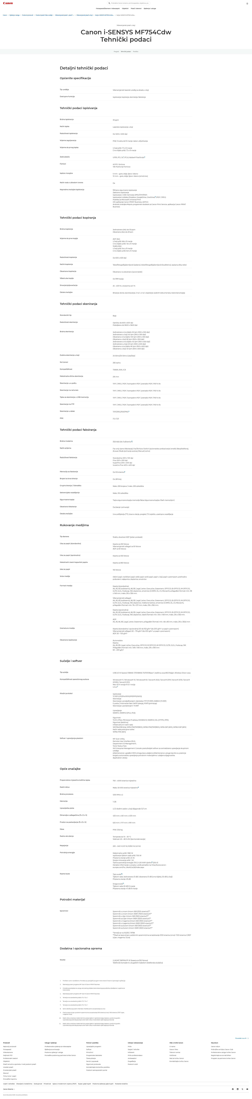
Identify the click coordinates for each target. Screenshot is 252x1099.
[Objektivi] (129, 8)
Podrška (135, 51)
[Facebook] (233, 1089)
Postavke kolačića (121, 1084)
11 (123, 883)
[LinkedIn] (237, 1089)
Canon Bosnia (8, 1089)
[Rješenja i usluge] (157, 8)
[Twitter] (242, 1089)
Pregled (116, 51)
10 (121, 874)
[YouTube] (247, 1089)
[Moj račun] (247, 3)
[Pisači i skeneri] (142, 8)
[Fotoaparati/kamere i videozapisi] (120, 8)
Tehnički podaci (126, 51)
